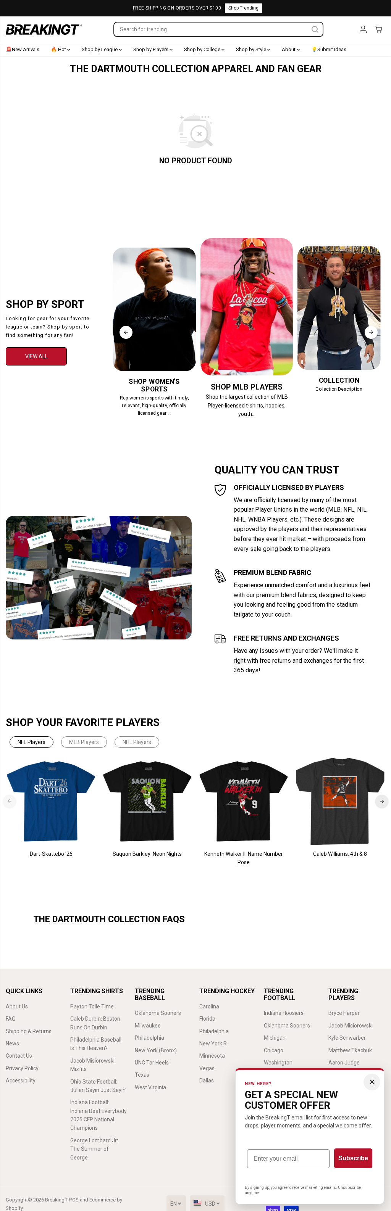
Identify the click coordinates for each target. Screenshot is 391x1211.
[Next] (371, 332)
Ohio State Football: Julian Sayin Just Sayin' (98, 1086)
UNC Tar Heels (152, 1063)
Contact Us (19, 1056)
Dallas (206, 1080)
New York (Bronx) (156, 1050)
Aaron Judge (344, 1063)
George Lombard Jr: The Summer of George (94, 1149)
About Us (17, 1006)
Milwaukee (148, 1026)
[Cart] (378, 29)
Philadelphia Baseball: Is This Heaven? (96, 1044)
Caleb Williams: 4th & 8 (340, 854)
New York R (213, 1043)
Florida (207, 1019)
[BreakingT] (44, 29)
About (289, 49)
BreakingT (56, 1200)
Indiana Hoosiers (284, 1013)
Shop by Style (251, 49)
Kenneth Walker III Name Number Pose (243, 858)
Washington (278, 1063)
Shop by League (100, 49)
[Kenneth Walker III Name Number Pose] (243, 801)
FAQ (11, 1019)
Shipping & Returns (29, 1031)
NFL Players (31, 742)
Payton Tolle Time (92, 1006)
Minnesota (212, 1056)
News (12, 1043)
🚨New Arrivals (22, 49)
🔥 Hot (59, 49)
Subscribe (353, 1158)
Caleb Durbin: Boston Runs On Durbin (95, 1023)
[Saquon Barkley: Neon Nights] (147, 801)
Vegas (207, 1068)
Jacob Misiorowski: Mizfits (93, 1065)
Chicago (273, 1050)
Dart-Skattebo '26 (51, 854)
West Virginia (150, 1087)
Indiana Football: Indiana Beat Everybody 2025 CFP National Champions (98, 1115)
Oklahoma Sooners (158, 1013)
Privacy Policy (22, 1068)
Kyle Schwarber (347, 1038)
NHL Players (137, 742)
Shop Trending (243, 8)
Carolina (209, 1006)
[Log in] (363, 29)
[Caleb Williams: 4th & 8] (340, 801)
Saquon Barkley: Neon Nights (147, 854)
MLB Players (84, 742)
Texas (142, 1075)
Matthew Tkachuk (350, 1050)
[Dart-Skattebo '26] (51, 801)
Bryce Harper (344, 1013)
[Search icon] (315, 29)
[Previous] (126, 332)
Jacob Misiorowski (350, 1026)
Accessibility (21, 1080)
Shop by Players (151, 49)
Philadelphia (149, 1038)
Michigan (275, 1038)
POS (74, 1200)
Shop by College (202, 49)
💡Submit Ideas (328, 49)
